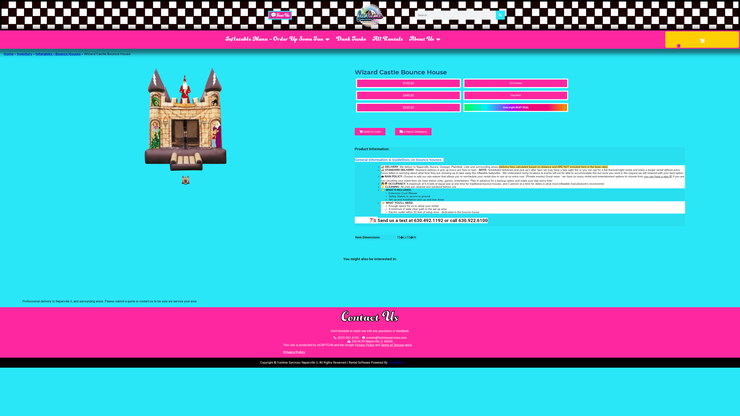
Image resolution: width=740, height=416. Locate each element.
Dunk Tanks (351, 39)
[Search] (500, 15)
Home (9, 54)
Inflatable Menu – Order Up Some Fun (274, 39)
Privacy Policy (364, 345)
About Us (421, 39)
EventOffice (396, 362)
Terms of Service (392, 345)
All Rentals (388, 39)
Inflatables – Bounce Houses (58, 54)
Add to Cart (372, 131)
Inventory (24, 54)
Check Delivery (415, 131)
